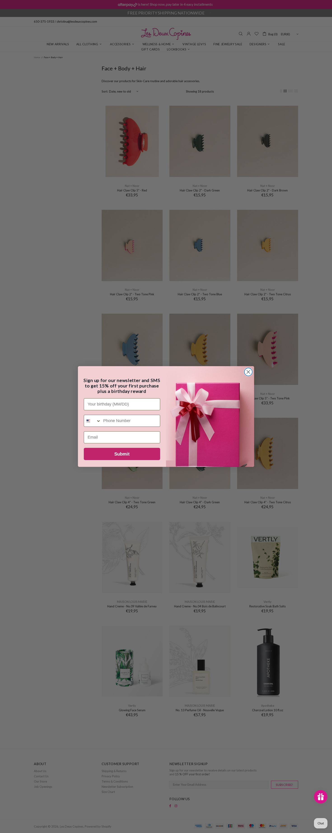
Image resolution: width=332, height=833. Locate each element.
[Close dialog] (248, 372)
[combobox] (92, 421)
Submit (122, 453)
